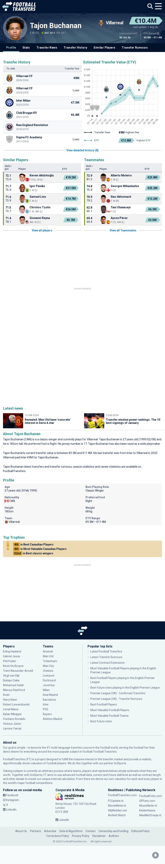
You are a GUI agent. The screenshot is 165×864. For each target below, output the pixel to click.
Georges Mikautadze (125, 186)
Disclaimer (99, 836)
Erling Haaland (12, 651)
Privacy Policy (80, 836)
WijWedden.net (117, 810)
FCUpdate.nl (115, 800)
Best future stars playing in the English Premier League (125, 687)
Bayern (47, 714)
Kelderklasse (147, 810)
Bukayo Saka (11, 680)
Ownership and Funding (113, 831)
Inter (46, 704)
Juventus (49, 685)
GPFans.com (147, 800)
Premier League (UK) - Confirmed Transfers (117, 693)
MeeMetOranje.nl (150, 815)
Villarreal (92, 439)
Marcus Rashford (14, 690)
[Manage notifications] (155, 855)
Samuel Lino (38, 196)
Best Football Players (103, 704)
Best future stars (101, 721)
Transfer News (46, 47)
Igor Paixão (37, 186)
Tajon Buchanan (55, 25)
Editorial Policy (140, 831)
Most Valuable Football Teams (109, 715)
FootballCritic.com (150, 796)
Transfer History (75, 47)
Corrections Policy (57, 836)
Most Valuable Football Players (109, 710)
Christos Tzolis (40, 207)
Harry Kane (10, 699)
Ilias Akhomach (121, 196)
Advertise (50, 831)
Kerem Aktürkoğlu (42, 175)
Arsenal (48, 651)
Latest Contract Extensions (107, 662)
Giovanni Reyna (40, 218)
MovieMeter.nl (117, 805)
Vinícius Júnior (12, 723)
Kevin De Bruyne (13, 666)
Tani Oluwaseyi (121, 207)
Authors (114, 836)
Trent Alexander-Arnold (18, 670)
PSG (45, 709)
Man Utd (48, 656)
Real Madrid (50, 694)
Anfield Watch (117, 815)
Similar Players (104, 47)
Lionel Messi (11, 709)
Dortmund (49, 680)
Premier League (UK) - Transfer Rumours (116, 698)
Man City (48, 666)
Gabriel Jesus (11, 656)
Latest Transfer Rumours (106, 657)
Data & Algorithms (70, 831)
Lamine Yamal (12, 728)
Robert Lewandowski (16, 704)
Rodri (6, 694)
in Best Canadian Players (34, 544)
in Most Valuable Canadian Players (40, 549)
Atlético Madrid (52, 719)
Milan (46, 690)
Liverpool (48, 675)
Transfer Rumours (135, 47)
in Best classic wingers (33, 553)
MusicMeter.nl (148, 805)
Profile (11, 47)
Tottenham (50, 661)
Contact (91, 831)
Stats (26, 47)
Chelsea (48, 670)
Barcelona (49, 699)
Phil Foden (9, 661)
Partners (35, 831)
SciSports (120, 763)
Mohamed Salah (13, 685)
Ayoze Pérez (119, 218)
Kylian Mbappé (12, 714)
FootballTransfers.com (122, 795)
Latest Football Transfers (106, 651)
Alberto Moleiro (121, 175)
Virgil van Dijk (11, 675)
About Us (21, 831)
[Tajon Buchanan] (15, 28)
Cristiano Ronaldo (14, 719)
